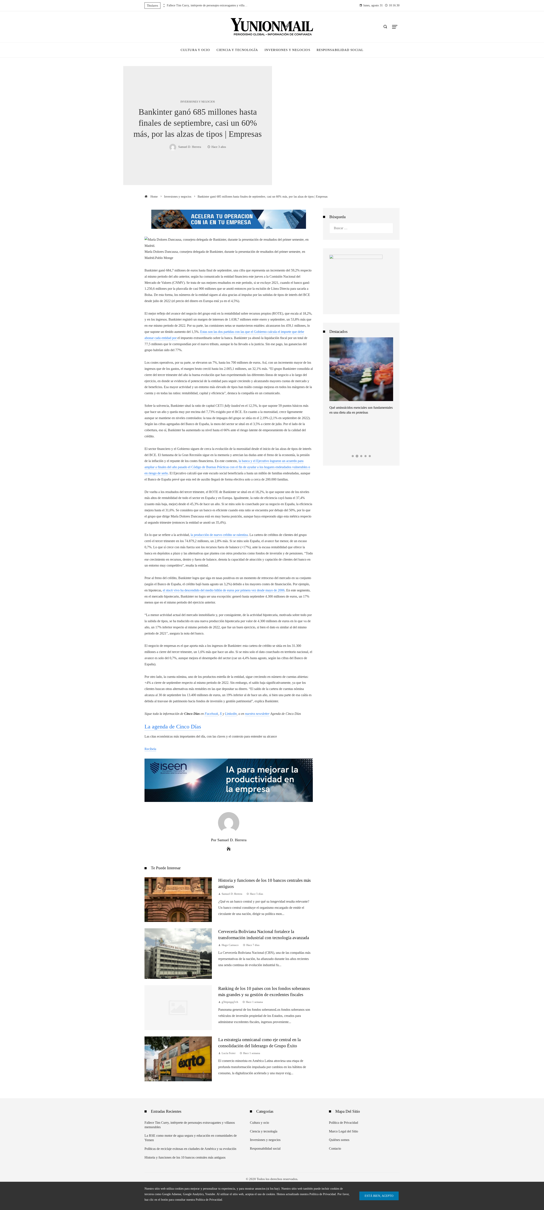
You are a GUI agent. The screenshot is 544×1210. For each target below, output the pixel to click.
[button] (353, 456)
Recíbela (150, 749)
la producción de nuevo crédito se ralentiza (219, 535)
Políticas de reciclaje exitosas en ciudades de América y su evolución (190, 1149)
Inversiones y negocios (197, 101)
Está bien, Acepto (379, 1195)
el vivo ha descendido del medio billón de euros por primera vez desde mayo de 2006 (224, 590)
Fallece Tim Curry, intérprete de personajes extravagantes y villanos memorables (207, 5)
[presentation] (164, 4)
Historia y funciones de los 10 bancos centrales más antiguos (184, 1157)
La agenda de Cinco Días (172, 727)
